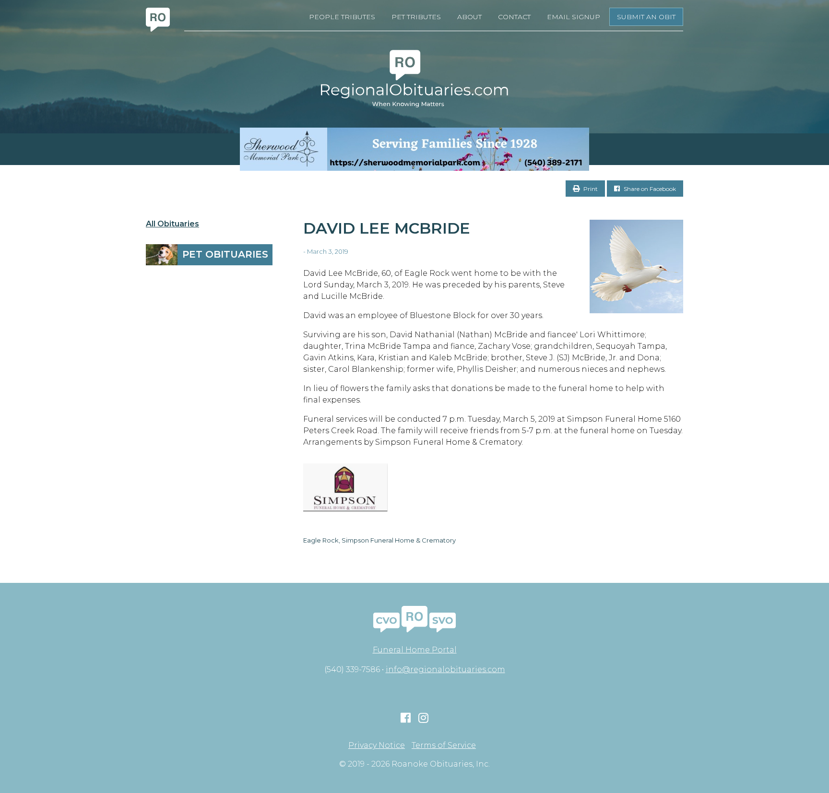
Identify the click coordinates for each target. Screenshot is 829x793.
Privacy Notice (376, 745)
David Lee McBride (386, 228)
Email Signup (573, 16)
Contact (514, 16)
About (469, 16)
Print (590, 188)
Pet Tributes (416, 16)
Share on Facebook (649, 188)
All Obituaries (172, 224)
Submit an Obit (646, 16)
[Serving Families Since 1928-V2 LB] (414, 149)
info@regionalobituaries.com (445, 669)
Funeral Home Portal (415, 649)
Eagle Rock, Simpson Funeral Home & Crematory (379, 540)
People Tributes (342, 16)
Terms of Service (444, 745)
